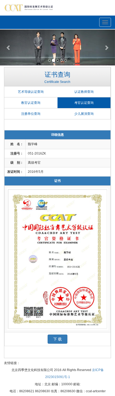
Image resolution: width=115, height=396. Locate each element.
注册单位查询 (30, 114)
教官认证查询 (30, 103)
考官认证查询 (84, 103)
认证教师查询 (84, 92)
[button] (8, 47)
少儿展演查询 (84, 114)
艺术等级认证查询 (31, 92)
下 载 (57, 339)
